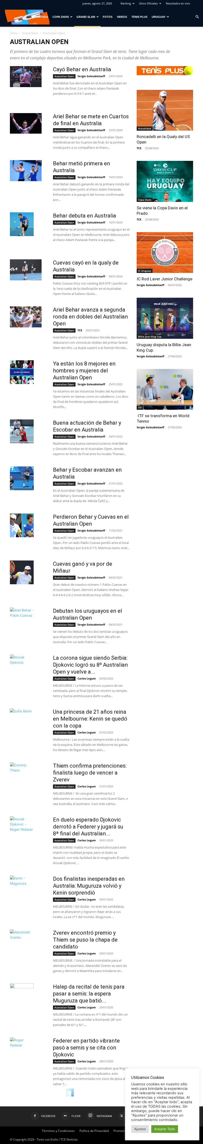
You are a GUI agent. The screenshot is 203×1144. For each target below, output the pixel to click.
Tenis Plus (139, 16)
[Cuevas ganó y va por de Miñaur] (22, 572)
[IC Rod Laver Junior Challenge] (165, 252)
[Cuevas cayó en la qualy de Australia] (26, 269)
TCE (79, 330)
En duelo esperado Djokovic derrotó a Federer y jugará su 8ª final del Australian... (88, 827)
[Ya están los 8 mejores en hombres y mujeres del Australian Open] (22, 372)
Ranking (126, 3)
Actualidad (144, 128)
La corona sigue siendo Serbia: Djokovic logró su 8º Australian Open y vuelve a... (90, 665)
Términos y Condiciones (58, 1131)
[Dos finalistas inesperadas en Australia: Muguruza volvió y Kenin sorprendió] (22, 887)
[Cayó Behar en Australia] (26, 76)
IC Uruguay (144, 270)
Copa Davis (60, 16)
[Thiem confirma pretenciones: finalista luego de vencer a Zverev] (22, 774)
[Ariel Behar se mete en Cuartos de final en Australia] (26, 123)
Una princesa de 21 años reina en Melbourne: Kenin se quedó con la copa (90, 719)
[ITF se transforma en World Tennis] (165, 389)
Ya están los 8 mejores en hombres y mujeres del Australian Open (84, 371)
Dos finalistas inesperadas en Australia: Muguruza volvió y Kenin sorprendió (89, 886)
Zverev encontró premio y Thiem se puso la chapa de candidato (85, 940)
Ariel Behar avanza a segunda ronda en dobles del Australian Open (90, 317)
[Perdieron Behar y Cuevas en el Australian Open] (22, 525)
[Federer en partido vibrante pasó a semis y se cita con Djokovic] (22, 1049)
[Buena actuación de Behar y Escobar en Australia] (22, 431)
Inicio (13, 33)
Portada (41, 16)
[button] (197, 17)
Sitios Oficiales (148, 3)
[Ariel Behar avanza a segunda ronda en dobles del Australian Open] (26, 316)
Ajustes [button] (140, 1129)
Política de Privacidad (94, 1131)
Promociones (122, 1131)
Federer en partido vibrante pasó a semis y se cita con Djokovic (86, 1048)
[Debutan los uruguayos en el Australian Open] (22, 619)
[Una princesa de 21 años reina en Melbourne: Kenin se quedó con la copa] (22, 720)
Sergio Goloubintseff (91, 76)
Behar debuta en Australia (84, 216)
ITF (140, 407)
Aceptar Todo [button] (164, 1129)
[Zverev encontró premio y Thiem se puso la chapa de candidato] (22, 941)
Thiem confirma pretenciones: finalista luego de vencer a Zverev (90, 773)
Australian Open (64, 76)
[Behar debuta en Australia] (22, 224)
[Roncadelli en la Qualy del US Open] (165, 110)
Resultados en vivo (178, 3)
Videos (122, 16)
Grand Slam (85, 16)
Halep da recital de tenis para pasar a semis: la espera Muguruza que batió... (89, 994)
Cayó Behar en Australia (82, 69)
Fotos (107, 16)
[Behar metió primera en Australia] (26, 170)
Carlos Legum (86, 678)
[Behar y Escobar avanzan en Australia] (22, 478)
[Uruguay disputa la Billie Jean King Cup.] (165, 318)
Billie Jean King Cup (149, 336)
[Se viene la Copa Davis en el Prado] (165, 181)
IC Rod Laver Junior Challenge (164, 278)
